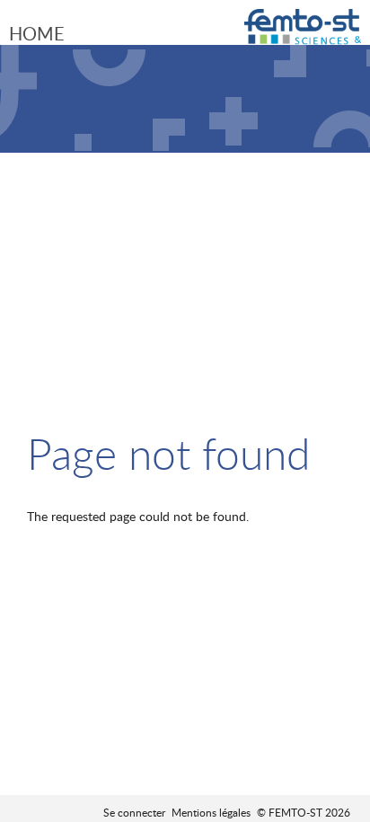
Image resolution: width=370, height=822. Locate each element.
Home (37, 33)
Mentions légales (211, 812)
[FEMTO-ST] (302, 33)
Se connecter (134, 812)
